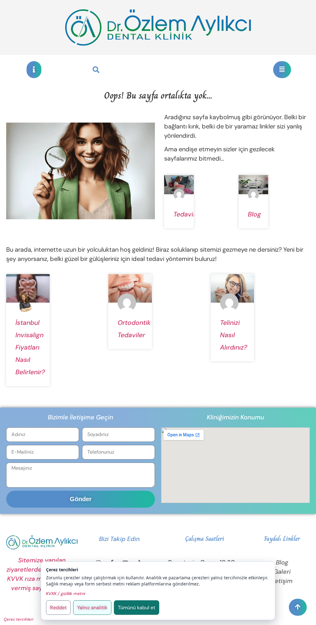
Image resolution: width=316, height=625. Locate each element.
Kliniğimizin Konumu (235, 417)
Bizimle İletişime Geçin (80, 417)
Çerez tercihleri (18, 619)
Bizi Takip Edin (119, 539)
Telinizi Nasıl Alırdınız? (233, 335)
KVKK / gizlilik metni (65, 593)
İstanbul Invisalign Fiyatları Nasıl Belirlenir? (30, 347)
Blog (254, 214)
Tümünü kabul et (136, 607)
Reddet (58, 607)
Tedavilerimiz (193, 214)
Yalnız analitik (92, 607)
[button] (96, 70)
